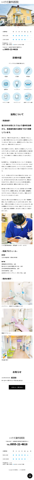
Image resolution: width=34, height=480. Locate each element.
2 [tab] (18, 27)
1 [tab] (16, 27)
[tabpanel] (17, 15)
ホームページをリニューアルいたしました (12, 380)
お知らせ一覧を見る (17, 387)
